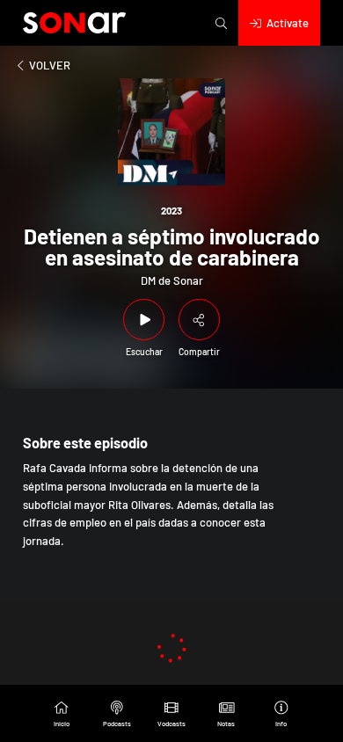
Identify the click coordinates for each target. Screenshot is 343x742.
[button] (221, 23)
